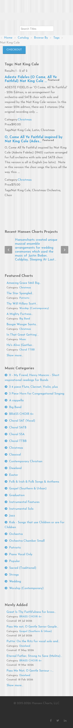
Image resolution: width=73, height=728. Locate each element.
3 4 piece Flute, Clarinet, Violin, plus (33, 386)
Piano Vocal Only (20, 554)
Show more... (15, 355)
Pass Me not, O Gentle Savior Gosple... (32, 626)
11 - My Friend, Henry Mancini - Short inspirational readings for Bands (32, 378)
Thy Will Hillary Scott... (22, 303)
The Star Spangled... (20, 293)
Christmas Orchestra (46, 190)
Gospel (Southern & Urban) (28, 488)
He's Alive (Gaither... (20, 345)
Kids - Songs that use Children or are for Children (34, 525)
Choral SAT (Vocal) (22, 420)
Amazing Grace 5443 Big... (24, 283)
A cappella (16, 400)
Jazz (12, 515)
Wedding (15, 581)
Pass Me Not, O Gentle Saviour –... (30, 670)
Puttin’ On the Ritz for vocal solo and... (33, 641)
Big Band (24, 318)
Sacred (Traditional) (22, 568)
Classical (15, 454)
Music (22, 339)
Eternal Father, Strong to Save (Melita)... (34, 656)
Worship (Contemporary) (34, 308)
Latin (35, 130)
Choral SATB (17, 427)
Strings (14, 574)
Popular (14, 561)
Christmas (25, 119)
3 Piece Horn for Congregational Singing (36, 393)
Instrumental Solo (21, 508)
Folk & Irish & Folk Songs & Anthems (34, 481)
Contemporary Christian (25, 461)
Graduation (17, 495)
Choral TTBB (27, 349)
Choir (8, 195)
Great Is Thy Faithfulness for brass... (31, 612)
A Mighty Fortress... (20, 314)
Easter (13, 475)
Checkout (14, 49)
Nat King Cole (21, 130)
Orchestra (16, 534)
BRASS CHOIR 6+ (21, 414)
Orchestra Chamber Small (27, 540)
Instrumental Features (24, 502)
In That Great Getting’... (23, 334)
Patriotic (24, 298)
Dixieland (15, 468)
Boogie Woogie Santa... (22, 324)
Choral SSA (17, 434)
